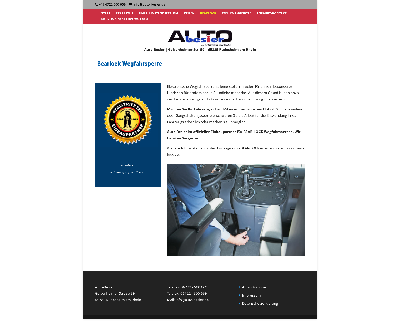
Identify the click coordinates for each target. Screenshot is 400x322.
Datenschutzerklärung (260, 303)
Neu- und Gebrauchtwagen (124, 19)
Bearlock (208, 13)
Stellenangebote (236, 13)
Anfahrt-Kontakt (271, 13)
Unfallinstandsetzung (159, 13)
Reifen (189, 13)
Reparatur (125, 13)
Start (105, 13)
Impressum (251, 295)
